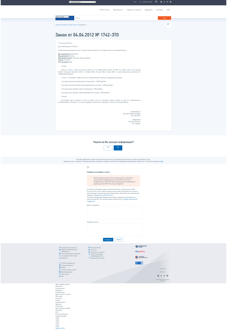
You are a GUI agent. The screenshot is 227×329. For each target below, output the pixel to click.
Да (118, 147)
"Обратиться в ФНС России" (103, 195)
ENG (168, 10)
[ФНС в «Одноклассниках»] (164, 2)
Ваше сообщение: (93, 205)
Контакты (160, 10)
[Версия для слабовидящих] (135, 2)
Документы (149, 10)
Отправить (108, 240)
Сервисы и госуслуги (134, 10)
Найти (164, 18)
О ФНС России (104, 10)
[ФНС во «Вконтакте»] (161, 2)
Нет (108, 147)
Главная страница (61, 25)
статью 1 (71, 70)
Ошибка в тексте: (93, 222)
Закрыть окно (60, 328)
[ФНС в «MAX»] (170, 2)
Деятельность (118, 10)
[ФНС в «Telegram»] (167, 2)
